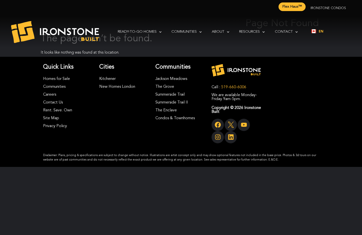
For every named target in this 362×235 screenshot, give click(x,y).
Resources (249, 32)
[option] (317, 31)
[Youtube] (244, 125)
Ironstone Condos (328, 8)
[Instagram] (218, 137)
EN (321, 31)
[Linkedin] (231, 137)
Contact (284, 32)
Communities (184, 32)
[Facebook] (218, 125)
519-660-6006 (233, 87)
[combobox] (317, 31)
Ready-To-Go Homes (137, 32)
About (218, 32)
